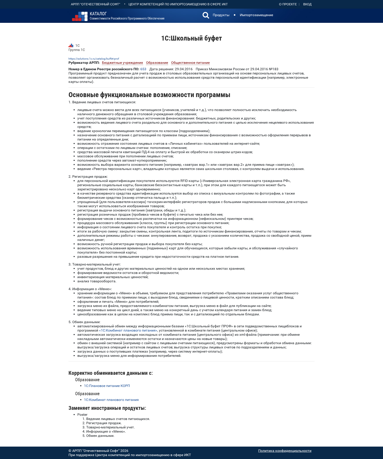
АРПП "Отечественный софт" (95, 4)
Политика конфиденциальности (284, 451)
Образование (157, 63)
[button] (206, 15)
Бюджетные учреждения (122, 63)
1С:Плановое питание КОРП (107, 386)
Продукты (221, 15)
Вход (307, 4)
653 (143, 69)
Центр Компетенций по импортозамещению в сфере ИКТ (178, 4)
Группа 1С (76, 50)
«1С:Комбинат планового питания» (128, 330)
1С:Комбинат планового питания (111, 400)
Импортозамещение (256, 15)
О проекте (288, 4)
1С (77, 45)
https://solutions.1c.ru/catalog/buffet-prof (93, 58)
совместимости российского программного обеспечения (127, 16)
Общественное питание (190, 63)
